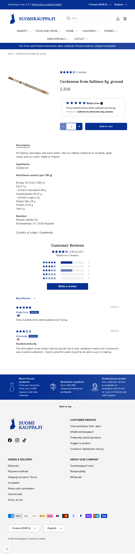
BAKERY (22, 31)
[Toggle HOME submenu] (76, 31)
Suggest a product (80, 443)
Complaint (13, 482)
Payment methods (18, 471)
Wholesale (76, 477)
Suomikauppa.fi (20, 539)
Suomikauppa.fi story (82, 465)
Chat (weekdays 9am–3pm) (85, 426)
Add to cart (106, 126)
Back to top (65, 406)
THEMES (109, 31)
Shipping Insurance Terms (22, 477)
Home (10, 54)
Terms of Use (15, 499)
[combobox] (86, 18)
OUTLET (79, 38)
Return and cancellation (21, 488)
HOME (70, 31)
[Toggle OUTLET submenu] (87, 39)
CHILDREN (88, 31)
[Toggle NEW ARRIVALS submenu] (68, 39)
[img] (23, 307)
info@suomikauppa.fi (82, 431)
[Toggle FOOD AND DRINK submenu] (60, 31)
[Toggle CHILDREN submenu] (98, 31)
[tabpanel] (67, 188)
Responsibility (78, 471)
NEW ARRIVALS (56, 38)
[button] (125, 18)
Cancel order (15, 494)
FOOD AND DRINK (47, 31)
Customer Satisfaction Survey (87, 449)
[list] (28, 86)
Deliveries (13, 465)
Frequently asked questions (85, 437)
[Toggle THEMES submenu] (117, 31)
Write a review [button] (67, 286)
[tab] (23, 145)
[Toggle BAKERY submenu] (30, 31)
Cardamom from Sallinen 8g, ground (31, 54)
